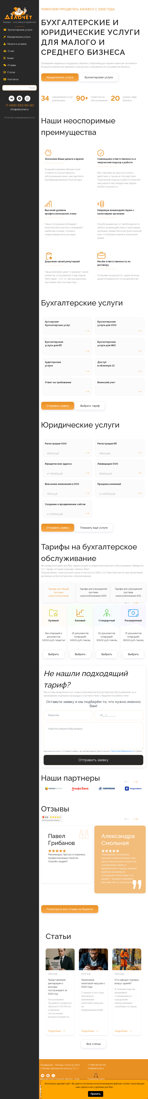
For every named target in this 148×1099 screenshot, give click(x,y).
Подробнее (54, 1031)
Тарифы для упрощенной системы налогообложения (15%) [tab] (93, 592)
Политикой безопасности (122, 751)
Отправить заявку (57, 405)
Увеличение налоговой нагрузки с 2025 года (93, 983)
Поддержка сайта (95, 1079)
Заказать (87, 331)
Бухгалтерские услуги (99, 77)
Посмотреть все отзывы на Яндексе (69, 909)
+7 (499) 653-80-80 (19, 105)
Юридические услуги (59, 77)
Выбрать (53, 654)
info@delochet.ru (20, 109)
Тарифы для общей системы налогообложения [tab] (58, 592)
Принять (96, 1094)
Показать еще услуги (94, 527)
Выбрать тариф (90, 405)
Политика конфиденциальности (19, 117)
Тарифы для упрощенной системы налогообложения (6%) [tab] (128, 592)
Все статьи (93, 1043)
